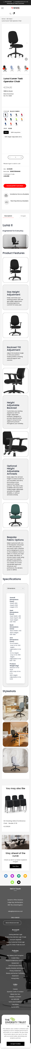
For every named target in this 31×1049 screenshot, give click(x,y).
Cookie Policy (15, 958)
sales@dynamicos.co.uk (21, 1)
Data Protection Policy (15, 965)
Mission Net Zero (15, 994)
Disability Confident (15, 997)
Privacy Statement (15, 971)
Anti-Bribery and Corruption (15, 955)
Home (3, 19)
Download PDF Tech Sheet (15, 186)
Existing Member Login (15, 934)
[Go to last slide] (8, 43)
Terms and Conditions (15, 1002)
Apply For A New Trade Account (15, 945)
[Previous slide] (5, 811)
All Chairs (9, 19)
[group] (5, 68)
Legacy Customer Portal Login (16, 942)
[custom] (6, 876)
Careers (15, 989)
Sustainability (15, 1007)
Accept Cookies (16, 1044)
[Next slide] (23, 43)
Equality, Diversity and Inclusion (15, 968)
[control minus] (9, 157)
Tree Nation (15, 1004)
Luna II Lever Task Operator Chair (11, 21)
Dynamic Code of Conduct (15, 992)
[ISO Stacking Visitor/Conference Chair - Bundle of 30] (15, 805)
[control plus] (21, 157)
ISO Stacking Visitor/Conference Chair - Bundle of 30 (14, 822)
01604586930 (8, 1)
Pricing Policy (15, 978)
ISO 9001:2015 (15, 999)
